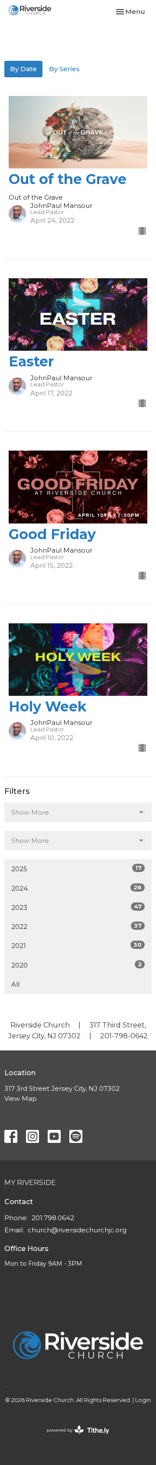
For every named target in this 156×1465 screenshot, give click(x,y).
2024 (76, 888)
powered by (74, 1437)
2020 (76, 965)
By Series (64, 69)
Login (143, 1400)
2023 (76, 907)
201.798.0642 (53, 1218)
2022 (76, 926)
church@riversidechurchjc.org (77, 1230)
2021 (76, 945)
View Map (20, 1098)
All (15, 984)
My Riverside (30, 1183)
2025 (76, 868)
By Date (23, 69)
